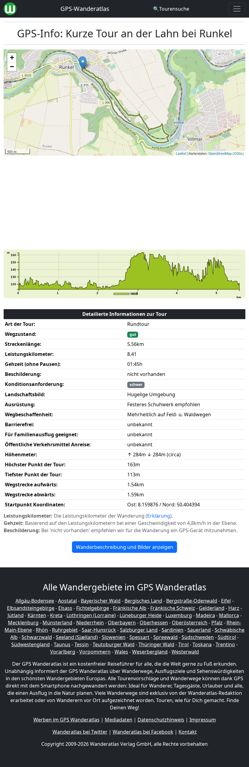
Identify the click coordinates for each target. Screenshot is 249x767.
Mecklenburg (23, 622)
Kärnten (37, 615)
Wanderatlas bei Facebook (143, 731)
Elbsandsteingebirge (30, 608)
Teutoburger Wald (114, 644)
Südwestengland (30, 644)
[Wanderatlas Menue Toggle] (236, 9)
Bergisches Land (143, 600)
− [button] (12, 66)
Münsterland (57, 622)
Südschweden (198, 637)
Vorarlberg (62, 651)
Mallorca (229, 615)
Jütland (16, 615)
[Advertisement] (124, 202)
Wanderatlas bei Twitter (80, 731)
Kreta (56, 615)
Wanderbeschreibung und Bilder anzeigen (124, 547)
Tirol (183, 644)
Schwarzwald (37, 637)
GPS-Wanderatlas (84, 9)
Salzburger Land (139, 630)
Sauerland (199, 630)
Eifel (226, 600)
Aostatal (67, 600)
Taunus (62, 644)
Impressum (202, 719)
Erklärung (158, 515)
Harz (233, 608)
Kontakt (188, 731)
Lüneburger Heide (141, 615)
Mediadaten (118, 719)
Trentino (225, 644)
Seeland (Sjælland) (77, 637)
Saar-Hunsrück (99, 630)
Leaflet (181, 153)
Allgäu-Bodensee (34, 600)
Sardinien (172, 630)
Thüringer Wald (156, 644)
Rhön (42, 630)
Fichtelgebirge (92, 608)
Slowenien (113, 637)
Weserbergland (150, 651)
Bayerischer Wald (101, 600)
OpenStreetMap (220, 153)
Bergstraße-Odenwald (191, 600)
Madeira (205, 615)
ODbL (238, 153)
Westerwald (185, 651)
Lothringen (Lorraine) (91, 615)
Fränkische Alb (129, 608)
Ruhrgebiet (65, 630)
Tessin (81, 644)
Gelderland (211, 608)
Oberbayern (122, 622)
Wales (121, 651)
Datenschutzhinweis (161, 719)
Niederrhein (90, 622)
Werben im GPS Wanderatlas (66, 719)
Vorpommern (95, 651)
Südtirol (227, 637)
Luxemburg (178, 615)
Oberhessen (154, 622)
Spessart (139, 637)
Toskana (202, 644)
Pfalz (217, 622)
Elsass (65, 608)
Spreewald (165, 637)
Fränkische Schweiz (172, 608)
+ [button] (12, 57)
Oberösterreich (189, 622)
